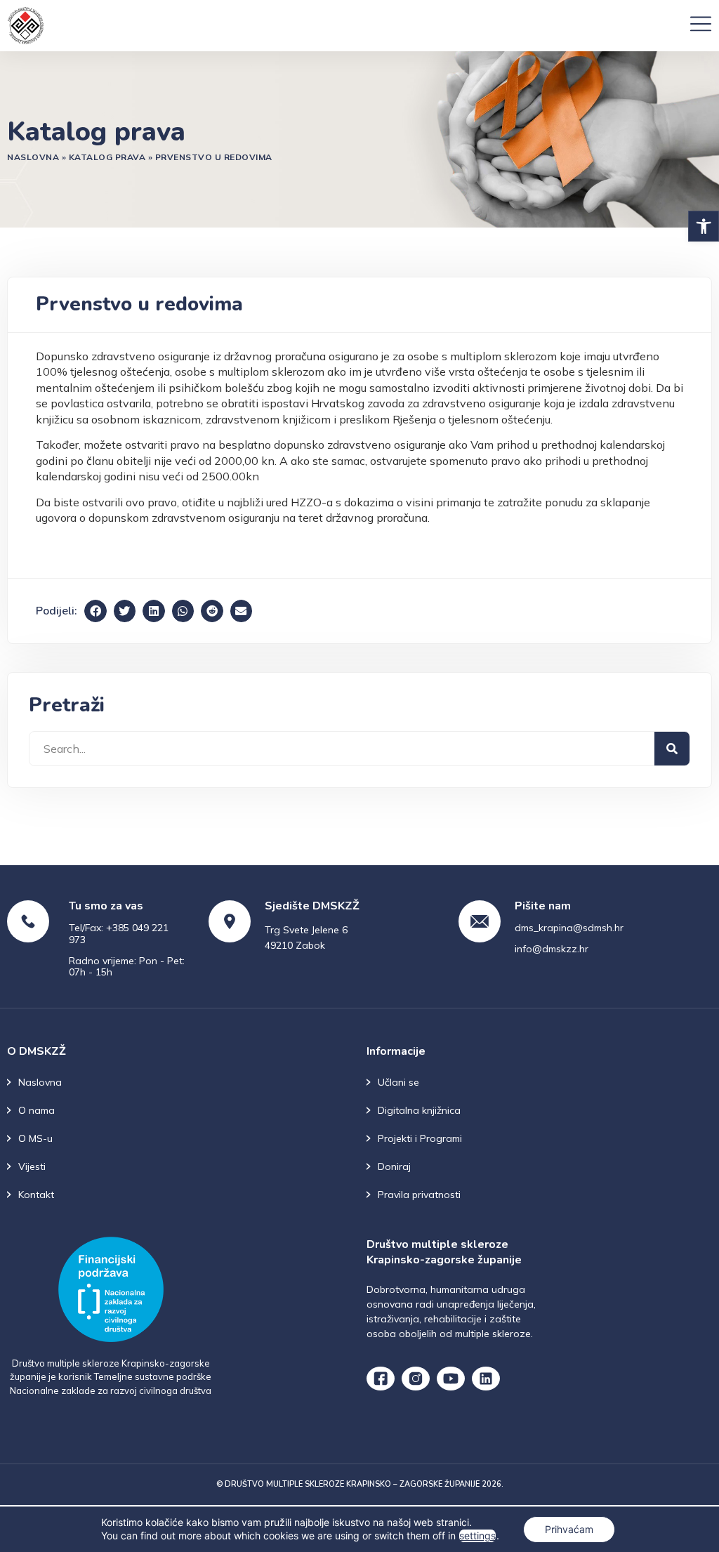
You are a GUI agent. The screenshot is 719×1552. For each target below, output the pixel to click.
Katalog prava (107, 157)
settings (477, 1535)
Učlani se (398, 1082)
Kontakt (36, 1194)
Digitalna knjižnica (419, 1110)
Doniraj (394, 1166)
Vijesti (32, 1166)
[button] (703, 226)
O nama (36, 1110)
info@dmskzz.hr (551, 948)
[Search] (672, 748)
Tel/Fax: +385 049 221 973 (119, 933)
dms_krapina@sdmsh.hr (569, 927)
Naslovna (33, 157)
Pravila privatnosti (419, 1194)
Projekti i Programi (420, 1138)
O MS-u (35, 1138)
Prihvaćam (569, 1529)
